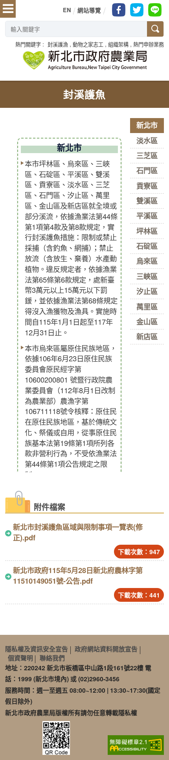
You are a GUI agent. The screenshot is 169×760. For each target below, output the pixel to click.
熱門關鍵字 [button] (28, 44)
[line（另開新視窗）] (154, 10)
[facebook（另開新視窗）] (118, 10)
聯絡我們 (52, 657)
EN (67, 10)
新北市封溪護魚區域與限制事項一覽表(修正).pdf (78, 532)
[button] (58, 44)
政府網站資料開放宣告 (106, 648)
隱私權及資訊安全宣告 (36, 648)
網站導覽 (89, 10)
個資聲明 (20, 657)
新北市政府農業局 (84, 60)
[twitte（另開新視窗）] (136, 10)
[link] (136, 744)
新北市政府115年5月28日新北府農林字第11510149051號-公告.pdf (78, 575)
